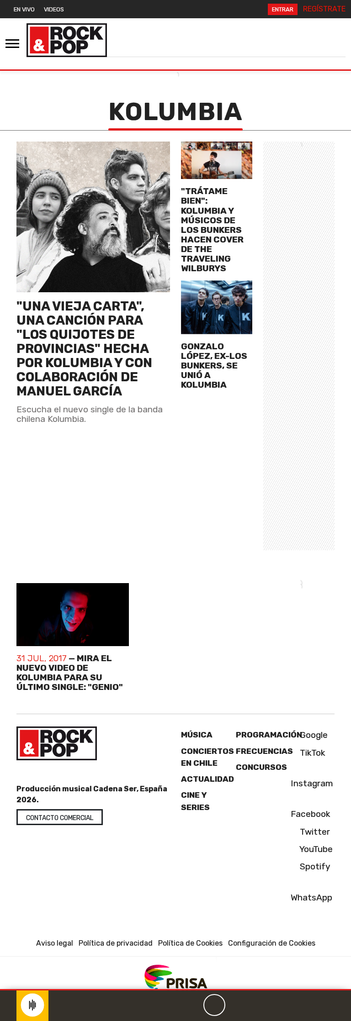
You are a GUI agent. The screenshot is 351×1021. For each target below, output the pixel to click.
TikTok (311, 752)
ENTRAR (282, 9)
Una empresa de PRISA (175, 976)
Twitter (314, 831)
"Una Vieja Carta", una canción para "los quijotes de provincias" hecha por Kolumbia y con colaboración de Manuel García (84, 348)
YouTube (315, 849)
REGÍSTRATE (324, 9)
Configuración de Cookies (271, 943)
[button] (175, 989)
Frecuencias (264, 751)
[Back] (170, 1005)
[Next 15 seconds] (236, 1005)
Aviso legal (54, 943)
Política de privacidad (116, 943)
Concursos (261, 767)
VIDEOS (54, 9)
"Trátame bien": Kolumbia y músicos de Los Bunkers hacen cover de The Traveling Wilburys (212, 230)
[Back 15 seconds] (192, 1005)
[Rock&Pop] (67, 40)
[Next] (258, 1005)
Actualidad (207, 779)
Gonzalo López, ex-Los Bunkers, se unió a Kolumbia (214, 365)
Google (313, 735)
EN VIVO (24, 9)
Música (197, 734)
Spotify (314, 866)
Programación (269, 734)
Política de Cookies (190, 943)
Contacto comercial (59, 818)
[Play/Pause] (214, 1005)
